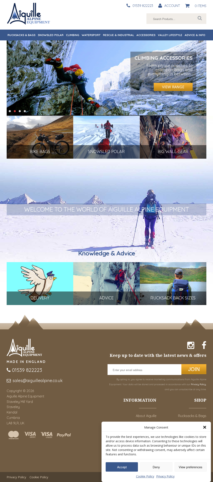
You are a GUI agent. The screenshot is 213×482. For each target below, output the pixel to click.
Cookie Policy (145, 476)
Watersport (91, 35)
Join (194, 368)
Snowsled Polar (50, 35)
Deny (156, 467)
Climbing (72, 35)
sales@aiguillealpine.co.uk (37, 380)
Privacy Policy (165, 476)
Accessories (145, 35)
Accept (122, 467)
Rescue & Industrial (118, 35)
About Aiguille (146, 416)
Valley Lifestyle (170, 35)
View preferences (190, 467)
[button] (205, 427)
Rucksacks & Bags (21, 35)
